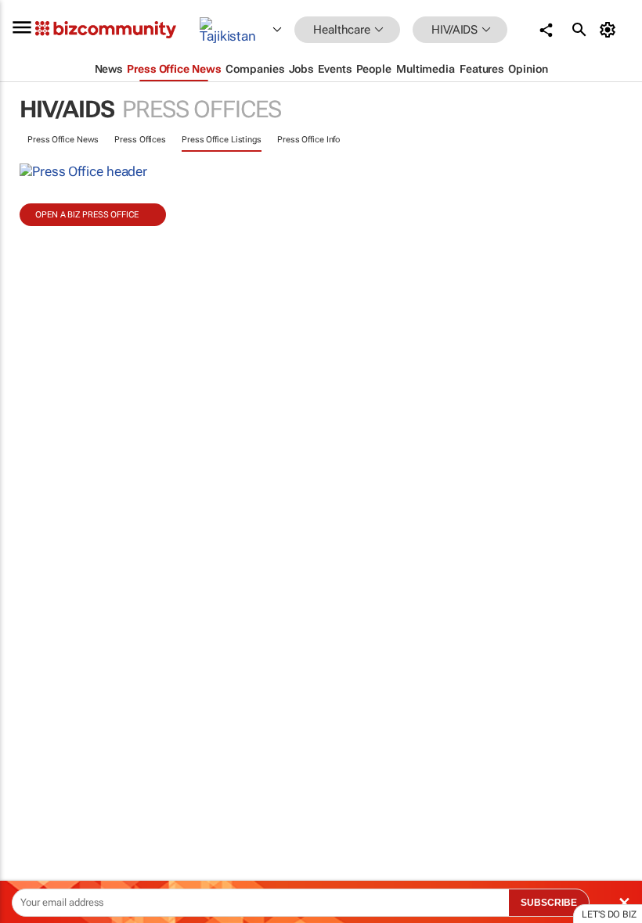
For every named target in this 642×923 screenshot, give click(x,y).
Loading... (30, 731)
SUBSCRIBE (549, 902)
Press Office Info (308, 140)
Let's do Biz (609, 914)
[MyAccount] (610, 29)
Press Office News (63, 140)
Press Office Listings (221, 140)
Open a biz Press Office (87, 215)
